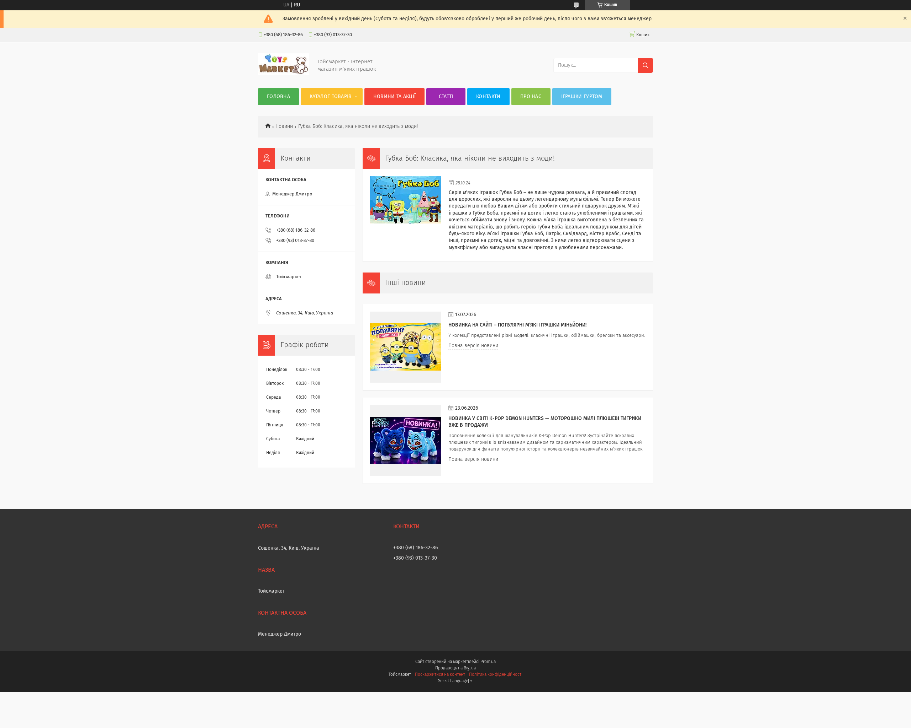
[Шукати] (645, 65)
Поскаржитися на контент (440, 675)
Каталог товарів (331, 96)
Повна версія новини (473, 345)
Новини (284, 126)
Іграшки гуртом (581, 96)
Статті (446, 96)
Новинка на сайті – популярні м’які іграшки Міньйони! (517, 325)
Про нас (530, 96)
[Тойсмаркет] (283, 73)
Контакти (488, 96)
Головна (278, 96)
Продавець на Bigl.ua (455, 668)
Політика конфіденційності (495, 675)
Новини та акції (394, 96)
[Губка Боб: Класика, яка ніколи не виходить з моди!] (405, 211)
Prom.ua (488, 662)
